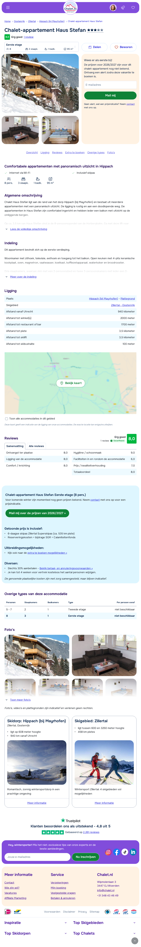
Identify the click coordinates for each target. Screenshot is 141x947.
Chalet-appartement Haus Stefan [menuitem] (85, 21)
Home (7, 21)
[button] (70, 383)
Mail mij (110, 95)
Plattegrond (128, 298)
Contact (9, 882)
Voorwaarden (52, 911)
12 (74, 138)
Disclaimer (69, 911)
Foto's (111, 152)
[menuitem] (9, 21)
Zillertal (32, 21)
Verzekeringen (59, 882)
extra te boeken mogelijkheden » (47, 553)
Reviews (57, 152)
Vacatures (10, 893)
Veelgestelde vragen (63, 893)
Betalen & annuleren (63, 898)
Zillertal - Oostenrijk (123, 305)
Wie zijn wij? (11, 888)
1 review (29, 37)
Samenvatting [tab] (14, 446)
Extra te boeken (75, 152)
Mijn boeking (58, 888)
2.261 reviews (91, 832)
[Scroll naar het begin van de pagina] (134, 940)
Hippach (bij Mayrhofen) (51, 21)
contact (131, 104)
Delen (97, 47)
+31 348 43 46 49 (107, 895)
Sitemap (94, 911)
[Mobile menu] (7, 7)
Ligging (45, 152)
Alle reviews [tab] (36, 446)
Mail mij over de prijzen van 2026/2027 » (37, 513)
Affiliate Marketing (15, 898)
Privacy (82, 911)
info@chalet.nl (105, 890)
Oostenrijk (19, 21)
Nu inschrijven (86, 857)
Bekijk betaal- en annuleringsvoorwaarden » (66, 568)
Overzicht (32, 152)
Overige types (96, 152)
